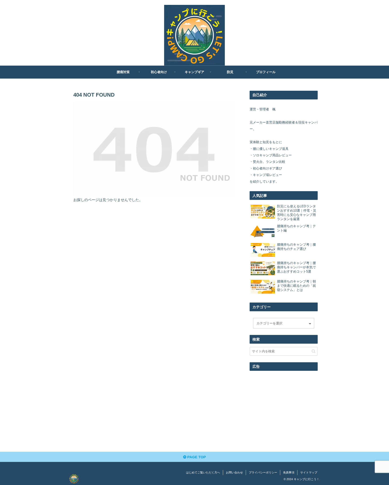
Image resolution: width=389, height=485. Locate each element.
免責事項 (288, 472)
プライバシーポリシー (263, 472)
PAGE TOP (196, 457)
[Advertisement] (284, 402)
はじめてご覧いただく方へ (203, 472)
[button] (313, 351)
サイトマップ (308, 472)
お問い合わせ (234, 472)
